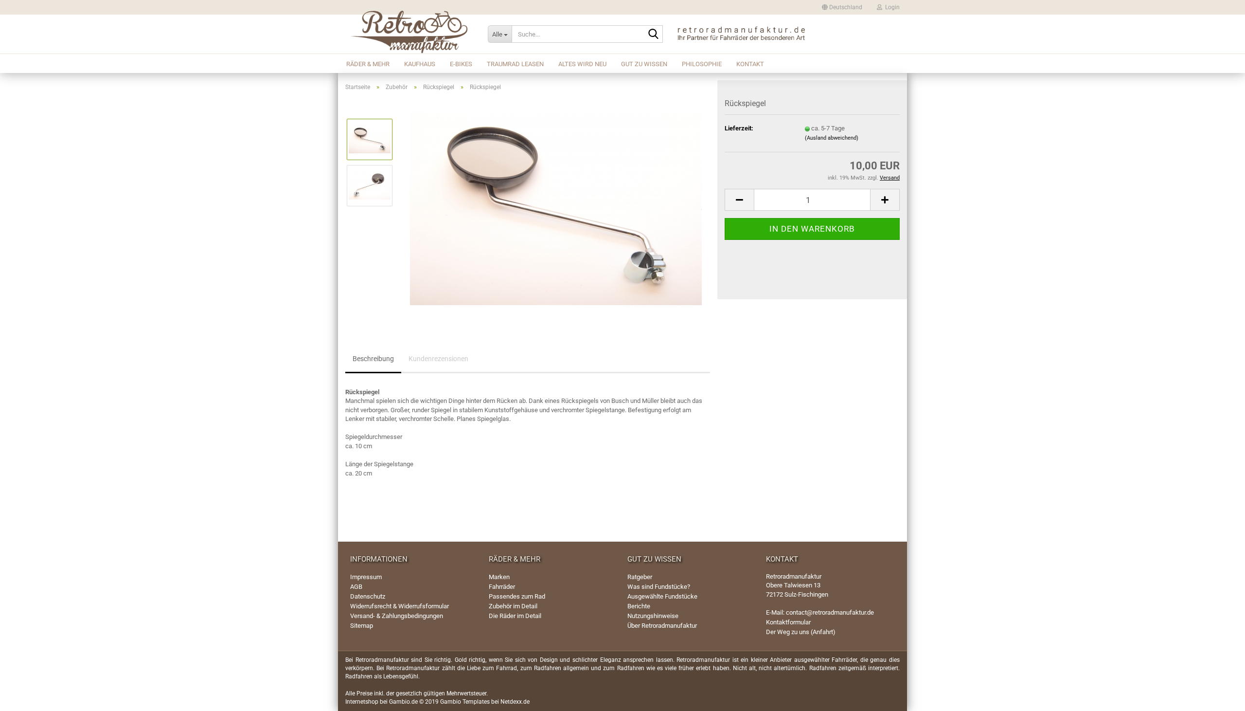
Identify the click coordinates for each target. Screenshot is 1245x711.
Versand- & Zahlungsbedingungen (396, 616)
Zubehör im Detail (513, 606)
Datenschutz (367, 596)
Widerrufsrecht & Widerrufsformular (399, 606)
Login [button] (891, 7)
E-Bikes (461, 64)
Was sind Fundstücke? (658, 586)
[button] (842, 7)
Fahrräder (502, 586)
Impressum (366, 577)
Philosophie (702, 64)
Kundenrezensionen (438, 359)
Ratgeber (639, 577)
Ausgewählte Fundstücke (662, 596)
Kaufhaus (419, 64)
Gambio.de (403, 701)
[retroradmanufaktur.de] (409, 34)
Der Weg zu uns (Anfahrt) (801, 632)
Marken (499, 577)
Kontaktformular (788, 622)
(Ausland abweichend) (831, 138)
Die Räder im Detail (515, 616)
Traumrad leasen (515, 64)
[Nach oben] (1225, 696)
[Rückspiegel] (556, 208)
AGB (356, 586)
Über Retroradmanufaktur (662, 625)
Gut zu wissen (644, 64)
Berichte (638, 606)
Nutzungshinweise (652, 616)
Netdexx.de (515, 701)
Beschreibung (373, 359)
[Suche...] (653, 34)
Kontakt (750, 64)
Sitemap (361, 625)
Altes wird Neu (582, 64)
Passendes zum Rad (517, 596)
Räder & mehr (368, 64)
